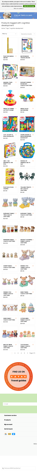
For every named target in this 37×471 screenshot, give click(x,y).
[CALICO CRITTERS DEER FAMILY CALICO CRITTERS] (10, 308)
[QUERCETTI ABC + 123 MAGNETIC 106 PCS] (10, 150)
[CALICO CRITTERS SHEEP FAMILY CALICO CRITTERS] (10, 255)
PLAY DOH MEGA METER (8, 57)
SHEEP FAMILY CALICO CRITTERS (9, 266)
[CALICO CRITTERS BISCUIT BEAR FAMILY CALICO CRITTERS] (10, 334)
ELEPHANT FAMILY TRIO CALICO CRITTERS (8, 215)
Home (3, 28)
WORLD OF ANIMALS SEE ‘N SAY (25, 162)
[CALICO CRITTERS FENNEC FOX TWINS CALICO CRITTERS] (27, 255)
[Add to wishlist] (16, 56)
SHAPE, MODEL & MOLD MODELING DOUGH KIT (25, 136)
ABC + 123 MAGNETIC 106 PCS (8, 162)
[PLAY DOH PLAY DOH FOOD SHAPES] (10, 176)
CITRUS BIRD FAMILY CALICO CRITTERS (25, 320)
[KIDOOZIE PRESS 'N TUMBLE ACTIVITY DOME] (10, 98)
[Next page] (27, 353)
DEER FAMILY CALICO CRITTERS (9, 319)
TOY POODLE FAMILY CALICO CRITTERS (25, 346)
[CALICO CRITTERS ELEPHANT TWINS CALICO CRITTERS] (27, 203)
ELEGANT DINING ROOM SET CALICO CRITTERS (26, 84)
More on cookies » (19, 8)
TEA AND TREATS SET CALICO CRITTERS (25, 188)
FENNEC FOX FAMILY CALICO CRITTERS (8, 293)
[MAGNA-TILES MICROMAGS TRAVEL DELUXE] (27, 45)
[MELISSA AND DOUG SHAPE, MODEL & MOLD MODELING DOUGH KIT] (27, 124)
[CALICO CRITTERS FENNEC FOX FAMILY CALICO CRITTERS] (10, 281)
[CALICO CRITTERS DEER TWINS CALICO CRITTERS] (27, 281)
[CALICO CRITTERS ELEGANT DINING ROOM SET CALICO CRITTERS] (27, 72)
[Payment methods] (6, 434)
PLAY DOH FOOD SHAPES (8, 188)
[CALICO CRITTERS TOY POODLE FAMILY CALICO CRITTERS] (27, 334)
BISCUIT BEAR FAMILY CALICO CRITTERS (8, 346)
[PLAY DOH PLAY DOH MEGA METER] (10, 45)
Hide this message (29, 6)
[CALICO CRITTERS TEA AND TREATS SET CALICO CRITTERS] (27, 176)
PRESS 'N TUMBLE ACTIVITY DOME (8, 109)
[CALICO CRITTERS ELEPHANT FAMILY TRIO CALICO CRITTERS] (10, 203)
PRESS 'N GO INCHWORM (24, 109)
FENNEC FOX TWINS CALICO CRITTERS (25, 267)
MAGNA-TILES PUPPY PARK (7, 83)
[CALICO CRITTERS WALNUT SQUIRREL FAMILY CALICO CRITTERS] (27, 229)
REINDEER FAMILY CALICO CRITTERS (9, 240)
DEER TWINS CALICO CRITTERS (26, 293)
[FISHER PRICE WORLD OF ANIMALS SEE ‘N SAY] (27, 150)
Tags (7, 28)
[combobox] (18, 468)
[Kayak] (18, 376)
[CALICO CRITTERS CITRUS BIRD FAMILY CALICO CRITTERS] (27, 308)
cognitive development (16, 28)
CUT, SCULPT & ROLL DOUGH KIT (8, 135)
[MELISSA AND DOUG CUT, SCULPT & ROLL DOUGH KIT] (10, 124)
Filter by (4, 34)
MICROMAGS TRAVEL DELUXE (25, 57)
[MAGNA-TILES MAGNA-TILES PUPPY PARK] (10, 72)
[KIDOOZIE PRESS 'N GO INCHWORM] (27, 98)
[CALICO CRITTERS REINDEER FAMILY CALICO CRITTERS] (10, 229)
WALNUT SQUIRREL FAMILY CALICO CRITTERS (26, 241)
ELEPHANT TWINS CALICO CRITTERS (26, 214)
